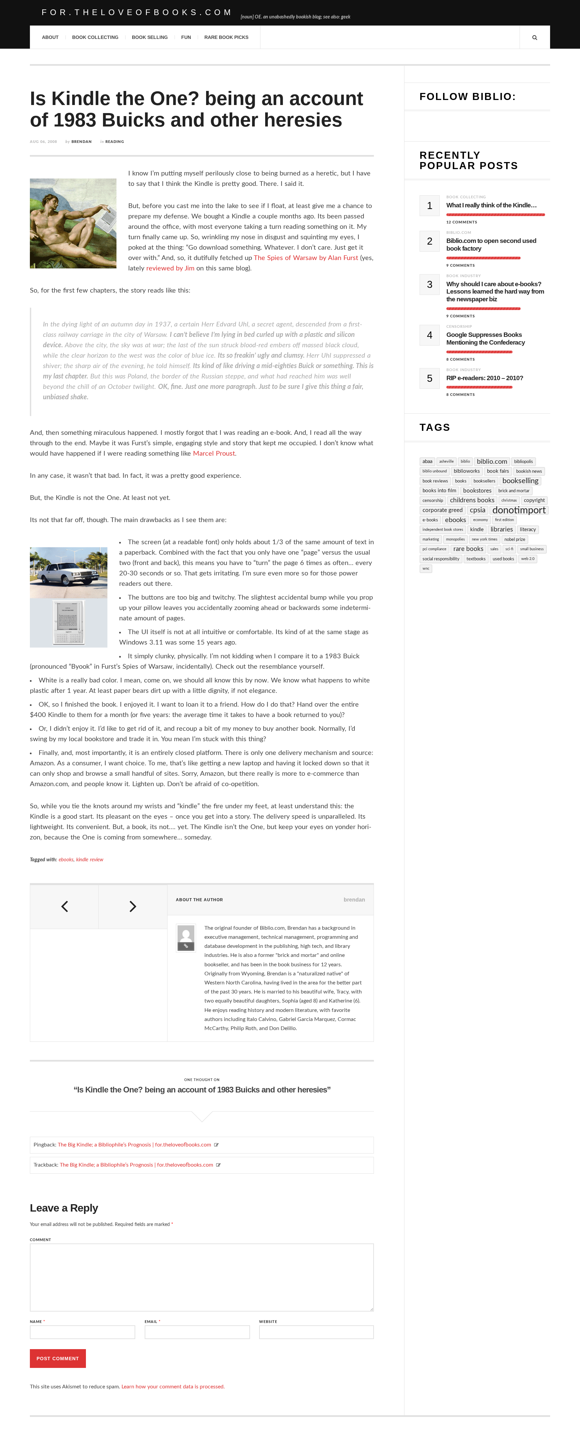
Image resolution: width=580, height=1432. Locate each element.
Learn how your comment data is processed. (173, 1386)
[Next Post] (133, 907)
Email (153, 1322)
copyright (534, 500)
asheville (446, 461)
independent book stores (443, 529)
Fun (186, 37)
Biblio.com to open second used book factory (491, 244)
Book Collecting (95, 37)
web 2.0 (527, 559)
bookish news (529, 471)
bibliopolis (523, 461)
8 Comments (460, 359)
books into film (439, 490)
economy (480, 520)
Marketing (431, 539)
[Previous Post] (64, 907)
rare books (468, 549)
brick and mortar (514, 491)
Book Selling (150, 37)
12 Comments (461, 222)
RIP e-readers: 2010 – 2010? (484, 377)
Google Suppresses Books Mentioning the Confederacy (485, 338)
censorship (433, 500)
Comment (40, 1240)
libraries (502, 529)
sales (494, 549)
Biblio (465, 461)
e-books (430, 520)
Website (268, 1322)
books (461, 481)
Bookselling (520, 480)
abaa (427, 461)
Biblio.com (458, 233)
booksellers (484, 481)
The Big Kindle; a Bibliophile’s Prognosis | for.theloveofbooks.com (134, 1144)
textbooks (476, 559)
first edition (504, 520)
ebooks (66, 859)
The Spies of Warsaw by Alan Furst (306, 258)
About (50, 37)
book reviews (435, 481)
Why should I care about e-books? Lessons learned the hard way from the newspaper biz (495, 291)
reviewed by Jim (170, 268)
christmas (509, 500)
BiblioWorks (467, 471)
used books (503, 559)
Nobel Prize (514, 539)
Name (37, 1322)
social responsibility (441, 559)
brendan (81, 142)
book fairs (498, 471)
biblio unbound (435, 471)
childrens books (472, 500)
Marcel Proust (214, 453)
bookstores (477, 491)
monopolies (455, 539)
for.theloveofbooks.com (138, 12)
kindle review (89, 859)
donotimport (519, 510)
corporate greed (443, 510)
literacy (528, 529)
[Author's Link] (186, 946)
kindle (477, 529)
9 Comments (460, 265)
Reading (114, 142)
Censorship (459, 326)
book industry (463, 276)
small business (532, 549)
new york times (484, 539)
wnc (426, 568)
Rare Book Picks (226, 37)
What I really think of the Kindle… (491, 205)
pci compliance (434, 549)
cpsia (477, 510)
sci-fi (509, 549)
